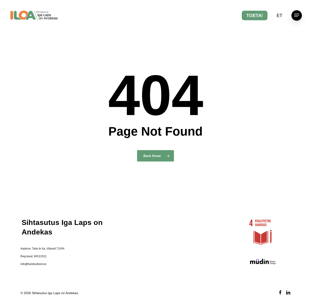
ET (279, 15)
